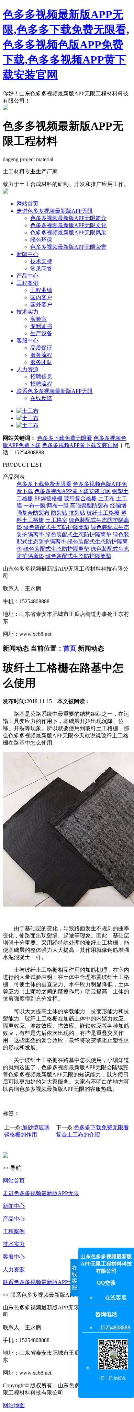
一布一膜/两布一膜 (46, 506)
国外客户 (41, 304)
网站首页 (27, 204)
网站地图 (14, 1405)
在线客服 (116, 1297)
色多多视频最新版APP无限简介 (68, 218)
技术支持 (41, 261)
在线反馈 (41, 398)
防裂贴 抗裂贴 (68, 513)
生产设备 (41, 333)
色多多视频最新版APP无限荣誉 (68, 247)
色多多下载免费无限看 (64, 438)
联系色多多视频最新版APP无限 (54, 391)
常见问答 (41, 268)
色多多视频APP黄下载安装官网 (80, 445)
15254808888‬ (115, 1327)
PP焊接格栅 (48, 498)
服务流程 (41, 355)
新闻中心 (27, 254)
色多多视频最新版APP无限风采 (68, 232)
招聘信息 (41, 377)
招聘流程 (41, 384)
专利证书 (41, 326)
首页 (69, 648)
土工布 (106, 498)
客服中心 (27, 340)
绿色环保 (41, 240)
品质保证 (41, 348)
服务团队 (41, 362)
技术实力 (27, 312)
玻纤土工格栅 (103, 513)
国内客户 (41, 297)
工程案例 (27, 283)
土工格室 (56, 520)
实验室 (38, 319)
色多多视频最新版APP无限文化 (68, 225)
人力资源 (27, 369)
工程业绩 (41, 290)
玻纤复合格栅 (80, 498)
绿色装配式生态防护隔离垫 (56, 527)
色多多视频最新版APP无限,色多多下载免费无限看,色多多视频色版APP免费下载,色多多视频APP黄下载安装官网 (66, 44)
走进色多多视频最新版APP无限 (54, 211)
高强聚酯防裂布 (89, 506)
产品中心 (27, 276)
